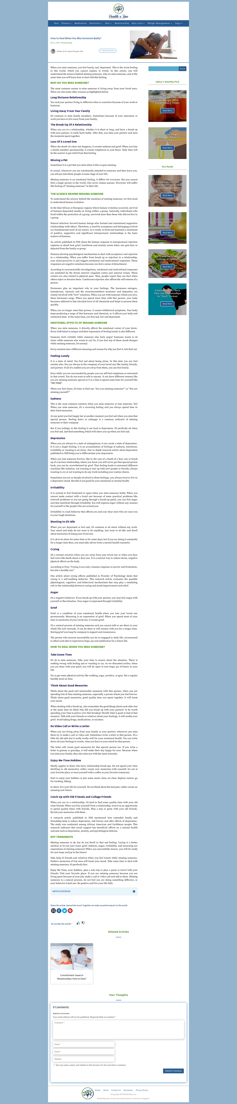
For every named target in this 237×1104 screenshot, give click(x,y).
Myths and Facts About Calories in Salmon (167, 257)
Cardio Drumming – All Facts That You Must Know (167, 222)
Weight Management (159, 23)
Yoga (177, 23)
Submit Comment (173, 1071)
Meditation (81, 23)
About (106, 1090)
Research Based (108, 50)
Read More (167, 110)
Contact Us (116, 1090)
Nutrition (94, 23)
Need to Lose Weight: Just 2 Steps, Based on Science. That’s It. (167, 137)
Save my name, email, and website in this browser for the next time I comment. (91, 1065)
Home (97, 1090)
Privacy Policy (142, 1090)
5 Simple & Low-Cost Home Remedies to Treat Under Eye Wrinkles (167, 184)
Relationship (122, 23)
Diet (56, 23)
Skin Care (137, 23)
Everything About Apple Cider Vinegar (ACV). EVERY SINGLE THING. (167, 100)
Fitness (65, 23)
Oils (107, 23)
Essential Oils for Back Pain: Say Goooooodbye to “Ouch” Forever (167, 293)
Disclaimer (128, 1090)
